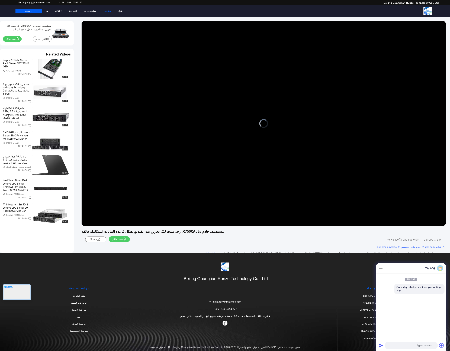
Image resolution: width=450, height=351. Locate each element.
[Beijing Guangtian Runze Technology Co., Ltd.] (428, 11)
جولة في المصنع (79, 302)
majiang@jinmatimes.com (36, 2)
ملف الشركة (79, 295)
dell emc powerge (387, 246)
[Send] (381, 345)
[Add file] (441, 345)
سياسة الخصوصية (79, 330)
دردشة (28, 10)
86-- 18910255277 (71, 2)
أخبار (78, 316)
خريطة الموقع (79, 323)
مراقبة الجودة (79, 309)
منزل (120, 10)
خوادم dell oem (433, 246)
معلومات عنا (90, 10)
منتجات (107, 10)
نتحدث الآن (117, 239)
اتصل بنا (73, 10)
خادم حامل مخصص (411, 246)
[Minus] (381, 268)
